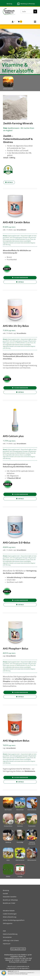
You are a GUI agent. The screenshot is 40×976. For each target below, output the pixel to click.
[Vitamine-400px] (32, 831)
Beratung (9, 4)
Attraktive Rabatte (9, 911)
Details (10, 182)
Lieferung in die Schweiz (11, 940)
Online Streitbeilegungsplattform (13, 920)
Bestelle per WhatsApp (10, 900)
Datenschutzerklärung (10, 934)
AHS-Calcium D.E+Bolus (16, 542)
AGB (4, 931)
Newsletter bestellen (9, 897)
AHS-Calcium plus (13, 436)
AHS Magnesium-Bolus (16, 740)
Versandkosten (21, 230)
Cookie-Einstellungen (10, 914)
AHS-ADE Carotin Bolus (16, 222)
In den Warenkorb (21, 277)
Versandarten (7, 937)
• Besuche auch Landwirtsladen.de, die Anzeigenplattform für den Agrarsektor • (18, 967)
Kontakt (5, 893)
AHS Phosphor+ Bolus (15, 648)
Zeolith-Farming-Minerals (18, 123)
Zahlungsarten (7, 923)
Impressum (6, 944)
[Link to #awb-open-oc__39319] (35, 21)
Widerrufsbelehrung (9, 917)
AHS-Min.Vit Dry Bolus (16, 325)
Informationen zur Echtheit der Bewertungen (18, 973)
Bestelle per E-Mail (9, 903)
